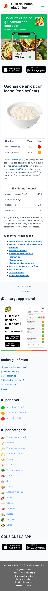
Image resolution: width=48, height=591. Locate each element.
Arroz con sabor (16, 272)
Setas (9, 481)
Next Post (24, 291)
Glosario (5, 389)
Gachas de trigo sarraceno (21, 263)
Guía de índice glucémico (22, 5)
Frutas (9, 459)
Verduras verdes (14, 470)
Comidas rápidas (14, 453)
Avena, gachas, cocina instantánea (25, 241)
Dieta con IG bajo (9, 384)
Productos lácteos (15, 448)
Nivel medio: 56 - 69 (16, 412)
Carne (9, 475)
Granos (10, 464)
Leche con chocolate (19, 275)
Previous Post (24, 287)
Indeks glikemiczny (24, 582)
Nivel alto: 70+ (13, 418)
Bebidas (10, 442)
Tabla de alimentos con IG (13, 380)
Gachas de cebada (18, 250)
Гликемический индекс (24, 573)
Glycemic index (24, 570)
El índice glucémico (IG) (14, 160)
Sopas (9, 502)
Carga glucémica (8, 376)
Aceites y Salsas (14, 492)
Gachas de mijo (16, 260)
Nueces (10, 486)
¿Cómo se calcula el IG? (11, 371)
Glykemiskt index (24, 585)
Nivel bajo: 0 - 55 (15, 407)
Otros (9, 524)
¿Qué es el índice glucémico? (14, 367)
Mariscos (10, 497)
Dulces (9, 513)
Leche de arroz (16, 269)
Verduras (10, 519)
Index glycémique (24, 579)
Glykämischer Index (24, 576)
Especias (10, 508)
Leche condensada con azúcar (23, 266)
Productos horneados (17, 437)
